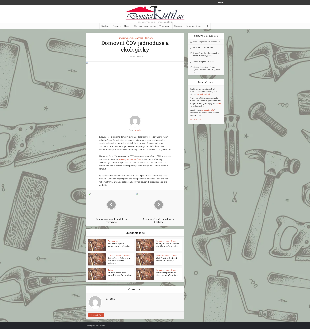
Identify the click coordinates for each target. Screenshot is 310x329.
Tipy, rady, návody (125, 38)
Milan (195, 47)
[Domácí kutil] (155, 12)
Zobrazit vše (96, 315)
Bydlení (105, 26)
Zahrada (178, 26)
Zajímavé (149, 38)
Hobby (127, 26)
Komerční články (194, 26)
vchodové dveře (207, 110)
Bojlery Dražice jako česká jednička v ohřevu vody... (167, 244)
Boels (219, 103)
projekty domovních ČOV (129, 159)
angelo (140, 56)
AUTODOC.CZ (195, 119)
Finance (117, 26)
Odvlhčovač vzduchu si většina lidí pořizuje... (166, 259)
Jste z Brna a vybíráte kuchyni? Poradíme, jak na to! (206, 70)
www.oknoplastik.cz (204, 94)
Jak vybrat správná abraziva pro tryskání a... (119, 244)
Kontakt (221, 2)
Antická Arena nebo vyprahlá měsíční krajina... (120, 273)
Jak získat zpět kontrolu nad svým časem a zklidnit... (119, 260)
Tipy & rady (165, 26)
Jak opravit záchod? (205, 47)
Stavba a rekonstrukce (145, 26)
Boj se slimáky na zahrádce (209, 42)
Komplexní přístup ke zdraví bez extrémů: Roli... (167, 273)
